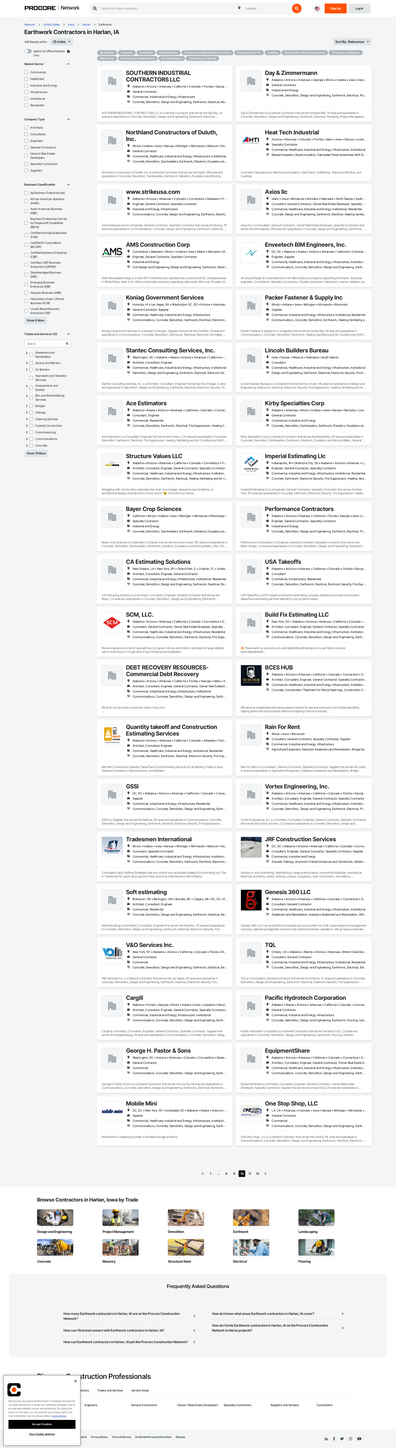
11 (250, 1173)
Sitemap (180, 1437)
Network (70, 8)
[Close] (75, 1381)
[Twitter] (342, 1439)
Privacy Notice (99, 1437)
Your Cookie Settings (42, 1434)
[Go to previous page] (202, 1173)
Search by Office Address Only (49, 53)
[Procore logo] (40, 8)
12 (257, 1173)
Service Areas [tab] (140, 1390)
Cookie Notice (58, 1415)
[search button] (297, 8)
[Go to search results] (67, 343)
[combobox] (267, 8)
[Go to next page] (265, 1173)
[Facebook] (334, 1439)
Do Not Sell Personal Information (153, 1437)
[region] (42, 1410)
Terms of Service (121, 1437)
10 (242, 1173)
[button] (26, 72)
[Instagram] (350, 1439)
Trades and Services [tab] (110, 1390)
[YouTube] (359, 1439)
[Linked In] (326, 1439)
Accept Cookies (42, 1424)
